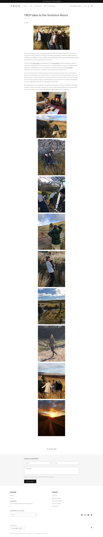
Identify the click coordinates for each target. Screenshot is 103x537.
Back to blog (52, 449)
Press (11, 498)
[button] (26, 6)
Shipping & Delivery (56, 498)
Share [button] (27, 22)
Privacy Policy (55, 506)
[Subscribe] (35, 515)
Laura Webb (69, 67)
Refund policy (30, 533)
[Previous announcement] (10, 1)
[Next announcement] (92, 1)
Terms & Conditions (56, 503)
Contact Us (54, 495)
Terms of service (45, 533)
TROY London (15, 533)
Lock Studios (55, 63)
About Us (12, 495)
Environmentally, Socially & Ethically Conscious (21, 503)
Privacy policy (37, 533)
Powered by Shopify (22, 533)
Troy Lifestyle (13, 501)
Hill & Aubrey (36, 63)
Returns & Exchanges (57, 501)
